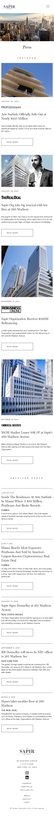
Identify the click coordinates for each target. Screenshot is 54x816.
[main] (12, 6)
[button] (48, 6)
